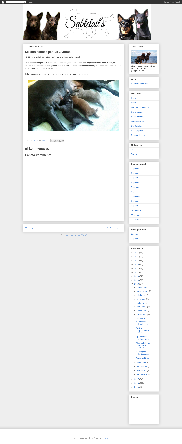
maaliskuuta (142, 366)
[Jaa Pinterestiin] (62, 140)
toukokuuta (142, 314)
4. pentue (135, 182)
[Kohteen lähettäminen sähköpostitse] (51, 140)
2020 (136, 276)
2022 (136, 268)
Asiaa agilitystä (142, 358)
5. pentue (135, 187)
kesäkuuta (141, 310)
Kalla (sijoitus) (137, 131)
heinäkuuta (142, 307)
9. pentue (135, 206)
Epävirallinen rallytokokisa (142, 338)
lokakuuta (141, 295)
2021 (136, 272)
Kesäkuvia (140, 318)
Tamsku (134, 154)
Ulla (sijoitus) (137, 126)
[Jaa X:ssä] (57, 140)
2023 (136, 264)
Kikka (133, 103)
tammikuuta (142, 374)
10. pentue (136, 210)
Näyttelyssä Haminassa (142, 323)
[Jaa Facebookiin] (60, 140)
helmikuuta (142, 370)
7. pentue (135, 196)
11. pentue (136, 215)
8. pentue (135, 201)
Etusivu (73, 228)
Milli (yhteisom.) (138, 121)
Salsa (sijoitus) (137, 116)
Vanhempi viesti (114, 228)
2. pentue (135, 173)
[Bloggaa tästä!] (54, 140)
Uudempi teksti (32, 228)
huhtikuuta (142, 363)
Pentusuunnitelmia (139, 84)
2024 (136, 260)
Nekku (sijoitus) (138, 135)
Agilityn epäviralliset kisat (142, 330)
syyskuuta (141, 299)
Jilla (133, 149)
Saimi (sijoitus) (137, 112)
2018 (136, 284)
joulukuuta (141, 287)
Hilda (133, 98)
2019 (136, 280)
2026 (136, 253)
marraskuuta (143, 291)
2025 (136, 257)
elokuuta (141, 303)
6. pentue (135, 192)
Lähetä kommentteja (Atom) (76, 235)
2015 (136, 387)
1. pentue (135, 168)
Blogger (106, 438)
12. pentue (136, 220)
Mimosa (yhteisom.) (140, 107)
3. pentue (135, 178)
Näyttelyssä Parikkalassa (143, 352)
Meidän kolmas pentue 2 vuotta (143, 345)
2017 (136, 379)
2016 (136, 383)
